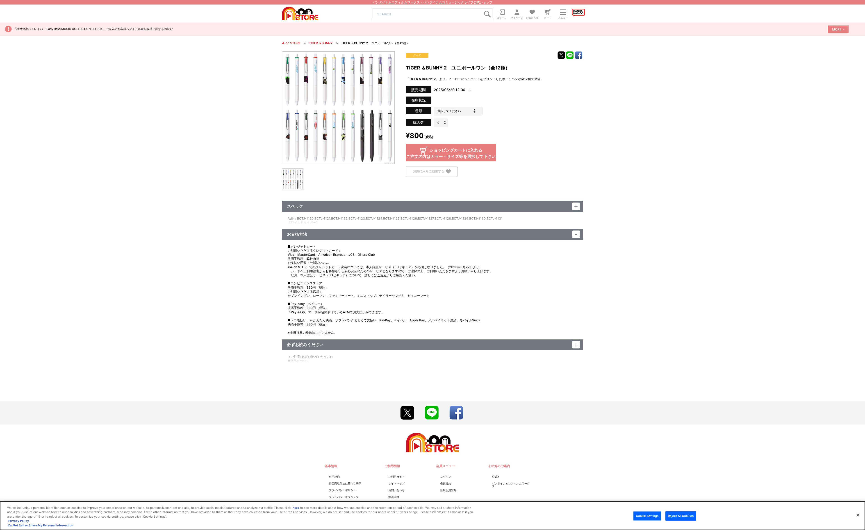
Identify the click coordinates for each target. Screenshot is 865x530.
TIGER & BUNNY (321, 43)
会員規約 (445, 483)
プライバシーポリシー (342, 490)
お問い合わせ (396, 490)
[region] (432, 515)
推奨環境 (393, 497)
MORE (836, 29)
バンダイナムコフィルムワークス (511, 485)
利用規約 (334, 476)
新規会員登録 (448, 490)
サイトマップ (396, 483)
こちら (382, 275)
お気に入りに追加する (428, 171)
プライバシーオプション (344, 497)
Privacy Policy (18, 521)
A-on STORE (291, 43)
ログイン (445, 476)
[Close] (858, 515)
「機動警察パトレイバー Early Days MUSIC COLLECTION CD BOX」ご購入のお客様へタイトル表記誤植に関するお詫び (93, 29)
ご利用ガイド (396, 476)
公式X (495, 476)
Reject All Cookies (681, 516)
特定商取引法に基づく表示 (345, 483)
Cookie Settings (647, 516)
